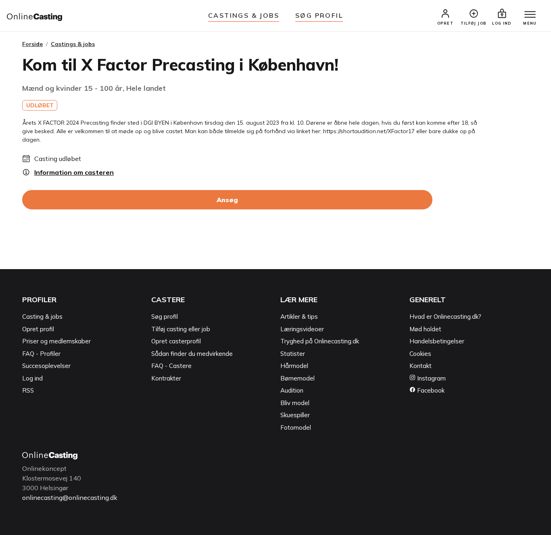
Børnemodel (297, 378)
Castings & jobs (243, 15)
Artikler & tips (299, 316)
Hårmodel (294, 366)
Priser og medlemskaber (56, 341)
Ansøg (227, 200)
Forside (32, 44)
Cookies (420, 353)
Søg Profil (319, 15)
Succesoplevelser (46, 366)
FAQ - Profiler (41, 353)
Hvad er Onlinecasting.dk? (445, 316)
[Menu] (530, 15)
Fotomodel (295, 427)
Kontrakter (166, 378)
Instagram (430, 378)
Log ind (32, 378)
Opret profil (38, 329)
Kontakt (420, 366)
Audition (291, 390)
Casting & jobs (42, 316)
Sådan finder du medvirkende (192, 353)
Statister (292, 353)
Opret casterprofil (176, 341)
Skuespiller (295, 415)
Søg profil (164, 316)
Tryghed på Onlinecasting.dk (319, 341)
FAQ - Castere (171, 366)
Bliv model (294, 403)
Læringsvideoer (302, 329)
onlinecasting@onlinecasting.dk (69, 497)
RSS (28, 390)
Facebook (430, 390)
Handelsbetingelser (436, 341)
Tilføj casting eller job (180, 329)
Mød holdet (425, 329)
